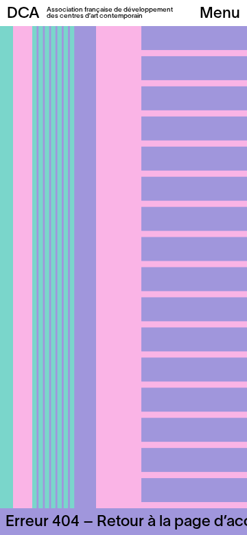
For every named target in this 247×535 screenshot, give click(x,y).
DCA (23, 14)
